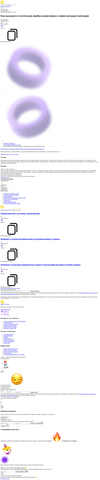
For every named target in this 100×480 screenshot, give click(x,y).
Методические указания (10, 327)
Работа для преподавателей (11, 351)
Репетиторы (7, 342)
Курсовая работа (8, 335)
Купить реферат (8, 196)
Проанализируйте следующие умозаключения (20, 213)
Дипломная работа (9, 334)
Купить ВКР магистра (10, 202)
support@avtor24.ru (6, 309)
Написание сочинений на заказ (12, 203)
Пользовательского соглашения (88, 292)
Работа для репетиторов (10, 350)
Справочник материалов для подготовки (15, 321)
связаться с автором (36, 423)
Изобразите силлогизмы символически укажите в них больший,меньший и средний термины (40, 265)
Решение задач (7, 338)
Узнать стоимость (35, 291)
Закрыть (3, 426)
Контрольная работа (9, 340)
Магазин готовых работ (10, 328)
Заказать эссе (7, 200)
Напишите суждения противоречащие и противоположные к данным (30, 239)
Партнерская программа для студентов (14, 354)
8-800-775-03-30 (5, 304)
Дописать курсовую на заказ (11, 193)
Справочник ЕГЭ (8, 322)
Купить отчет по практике (11, 199)
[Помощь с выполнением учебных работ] (9, 154)
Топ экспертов (7, 353)
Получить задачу (5, 177)
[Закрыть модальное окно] (2, 371)
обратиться (4, 189)
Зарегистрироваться (21, 471)
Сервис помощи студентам (11, 324)
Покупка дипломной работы (11, 195)
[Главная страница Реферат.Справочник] (11, 3)
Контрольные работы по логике (12, 145)
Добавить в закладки (6, 179)
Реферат (6, 337)
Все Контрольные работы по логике (10, 288)
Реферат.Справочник (9, 143)
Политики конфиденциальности (9, 294)
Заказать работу (5, 6)
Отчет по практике (9, 341)
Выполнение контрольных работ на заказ (15, 197)
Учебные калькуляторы (10, 325)
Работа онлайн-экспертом (11, 349)
